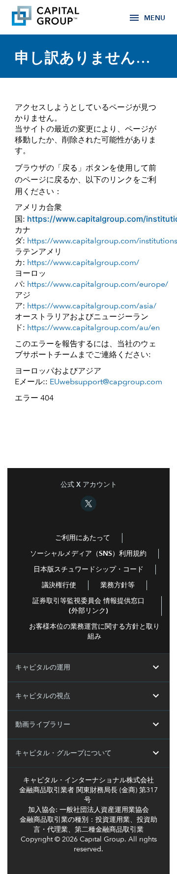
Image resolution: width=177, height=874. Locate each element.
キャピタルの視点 (88, 696)
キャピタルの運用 (88, 667)
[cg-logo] (60, 17)
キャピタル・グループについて (88, 753)
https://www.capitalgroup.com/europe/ (97, 285)
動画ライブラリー (88, 725)
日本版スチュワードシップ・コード (88, 569)
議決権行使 (59, 585)
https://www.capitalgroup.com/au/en (93, 328)
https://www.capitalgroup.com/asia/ (91, 306)
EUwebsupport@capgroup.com (106, 382)
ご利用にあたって (82, 538)
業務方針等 (117, 585)
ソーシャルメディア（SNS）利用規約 (88, 553)
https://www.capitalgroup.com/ (83, 263)
